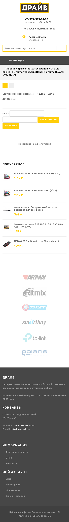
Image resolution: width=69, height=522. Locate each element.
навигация (16, 60)
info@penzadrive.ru (22, 429)
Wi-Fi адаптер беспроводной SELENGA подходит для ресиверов (35, 208)
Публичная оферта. (20, 512)
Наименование (25, 93)
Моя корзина (13, 490)
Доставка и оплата (17, 452)
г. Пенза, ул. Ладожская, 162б (37, 28)
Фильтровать (48, 119)
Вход (8, 479)
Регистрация (13, 484)
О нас (9, 458)
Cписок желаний (15, 496)
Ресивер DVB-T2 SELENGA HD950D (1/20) (37, 173)
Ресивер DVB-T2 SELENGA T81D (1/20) (35, 190)
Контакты (11, 463)
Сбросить (11, 125)
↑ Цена (41, 93)
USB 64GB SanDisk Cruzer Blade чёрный (36, 241)
